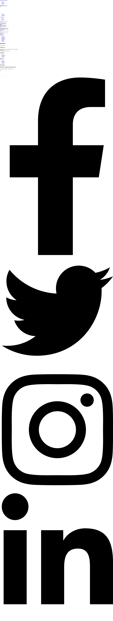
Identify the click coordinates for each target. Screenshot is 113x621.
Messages (3, 39)
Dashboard (3, 36)
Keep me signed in (3, 22)
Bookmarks (3, 38)
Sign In (3, 18)
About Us (3, 14)
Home (2, 1)
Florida (3, 54)
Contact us (3, 3)
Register (3, 19)
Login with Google (3, 26)
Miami (3, 56)
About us (3, 2)
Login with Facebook (3, 25)
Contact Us (3, 15)
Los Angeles (3, 55)
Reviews (3, 40)
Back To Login (2, 29)
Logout (3, 41)
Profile (3, 37)
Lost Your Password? (3, 23)
